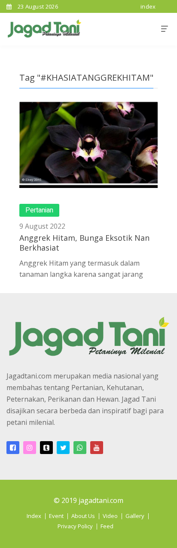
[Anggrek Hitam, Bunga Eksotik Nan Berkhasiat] (88, 144)
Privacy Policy (75, 526)
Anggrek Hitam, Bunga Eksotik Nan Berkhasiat (84, 243)
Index (34, 516)
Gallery (134, 516)
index (148, 6)
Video (110, 516)
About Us (83, 516)
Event (56, 516)
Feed (107, 526)
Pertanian (39, 210)
